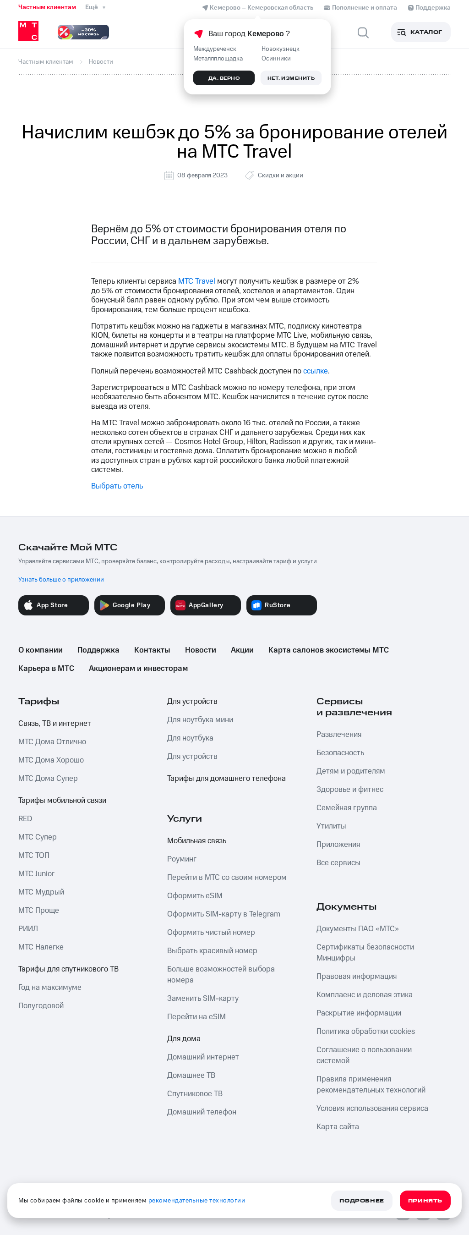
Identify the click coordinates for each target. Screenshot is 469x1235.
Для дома (184, 1038)
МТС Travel (196, 281)
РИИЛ (28, 928)
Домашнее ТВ (191, 1075)
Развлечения (338, 734)
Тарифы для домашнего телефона (226, 778)
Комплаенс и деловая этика (364, 994)
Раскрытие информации (358, 1013)
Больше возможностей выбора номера (221, 975)
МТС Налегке (41, 947)
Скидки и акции (280, 175)
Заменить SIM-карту (203, 998)
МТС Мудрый (41, 892)
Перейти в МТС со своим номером (227, 877)
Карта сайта (337, 1126)
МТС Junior (36, 873)
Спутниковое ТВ (195, 1093)
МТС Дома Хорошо (51, 760)
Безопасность (340, 752)
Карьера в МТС (46, 668)
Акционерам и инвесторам (138, 668)
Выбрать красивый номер (212, 950)
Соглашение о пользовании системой (364, 1055)
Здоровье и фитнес (349, 789)
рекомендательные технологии (196, 1200)
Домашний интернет (203, 1057)
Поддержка (98, 650)
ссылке (315, 371)
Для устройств (192, 701)
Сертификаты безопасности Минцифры (365, 953)
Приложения (338, 844)
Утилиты (331, 826)
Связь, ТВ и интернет (54, 723)
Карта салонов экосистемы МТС (328, 650)
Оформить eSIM (195, 895)
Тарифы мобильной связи (62, 800)
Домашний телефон (201, 1112)
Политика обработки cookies (365, 1031)
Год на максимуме (50, 987)
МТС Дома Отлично (52, 741)
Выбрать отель (117, 486)
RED (25, 818)
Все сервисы (338, 862)
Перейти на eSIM (196, 1016)
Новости (200, 650)
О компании (40, 650)
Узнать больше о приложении (61, 579)
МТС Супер (37, 837)
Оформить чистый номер (211, 932)
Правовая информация (356, 976)
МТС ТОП (33, 855)
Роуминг (181, 859)
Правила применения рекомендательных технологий (370, 1085)
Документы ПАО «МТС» (357, 928)
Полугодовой (41, 1005)
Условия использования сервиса (372, 1108)
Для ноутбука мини (200, 719)
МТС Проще (38, 910)
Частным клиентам (47, 7)
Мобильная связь (196, 840)
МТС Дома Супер (48, 778)
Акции (242, 650)
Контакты (152, 650)
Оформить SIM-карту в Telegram (223, 914)
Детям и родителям (350, 771)
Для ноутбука (190, 738)
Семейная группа (346, 807)
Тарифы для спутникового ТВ (68, 969)
